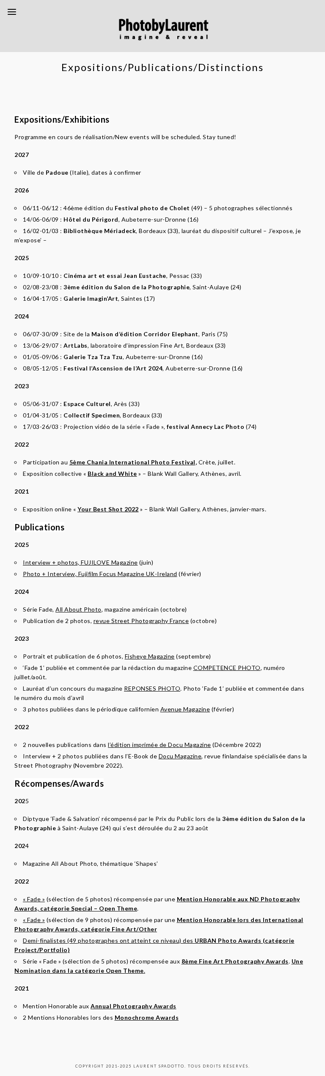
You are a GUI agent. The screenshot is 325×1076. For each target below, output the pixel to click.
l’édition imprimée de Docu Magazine (159, 744)
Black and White (112, 473)
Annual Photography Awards (133, 1006)
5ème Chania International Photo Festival (132, 462)
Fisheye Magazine (150, 656)
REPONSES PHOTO (152, 688)
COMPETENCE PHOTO (227, 667)
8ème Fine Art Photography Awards (235, 961)
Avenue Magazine (185, 709)
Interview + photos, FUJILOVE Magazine (80, 562)
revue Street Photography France (141, 620)
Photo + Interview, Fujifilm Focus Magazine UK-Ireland (100, 573)
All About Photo (78, 609)
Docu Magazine (180, 756)
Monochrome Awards (147, 1017)
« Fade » (34, 899)
